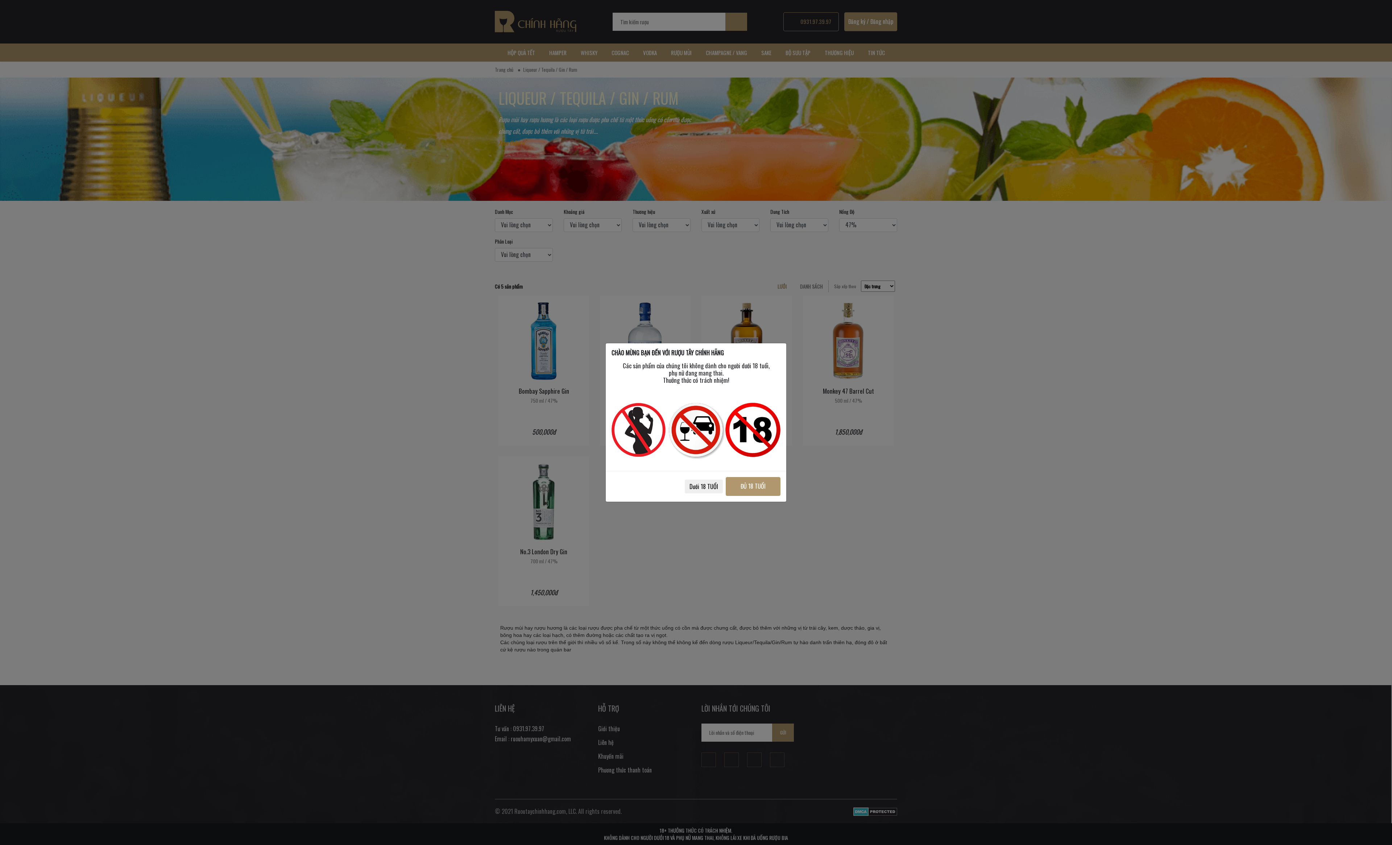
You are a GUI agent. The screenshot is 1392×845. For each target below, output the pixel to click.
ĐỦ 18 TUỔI (753, 486)
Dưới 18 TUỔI (703, 486)
